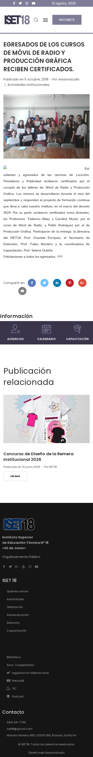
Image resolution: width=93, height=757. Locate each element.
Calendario (46, 339)
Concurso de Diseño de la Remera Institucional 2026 (38, 456)
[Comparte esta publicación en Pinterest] (70, 283)
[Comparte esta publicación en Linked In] (57, 283)
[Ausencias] (15, 328)
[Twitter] (10, 566)
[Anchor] (23, 566)
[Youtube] (36, 566)
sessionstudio (68, 79)
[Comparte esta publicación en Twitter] (44, 283)
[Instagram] (30, 566)
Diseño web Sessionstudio (47, 753)
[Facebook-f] (3, 566)
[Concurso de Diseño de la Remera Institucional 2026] (46, 419)
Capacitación (77, 339)
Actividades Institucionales (28, 84)
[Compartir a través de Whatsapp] (10, 291)
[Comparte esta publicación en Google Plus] (82, 283)
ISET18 (53, 467)
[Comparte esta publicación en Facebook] (32, 283)
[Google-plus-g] (17, 566)
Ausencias (15, 339)
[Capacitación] (77, 328)
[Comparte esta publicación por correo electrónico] (22, 291)
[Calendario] (46, 328)
